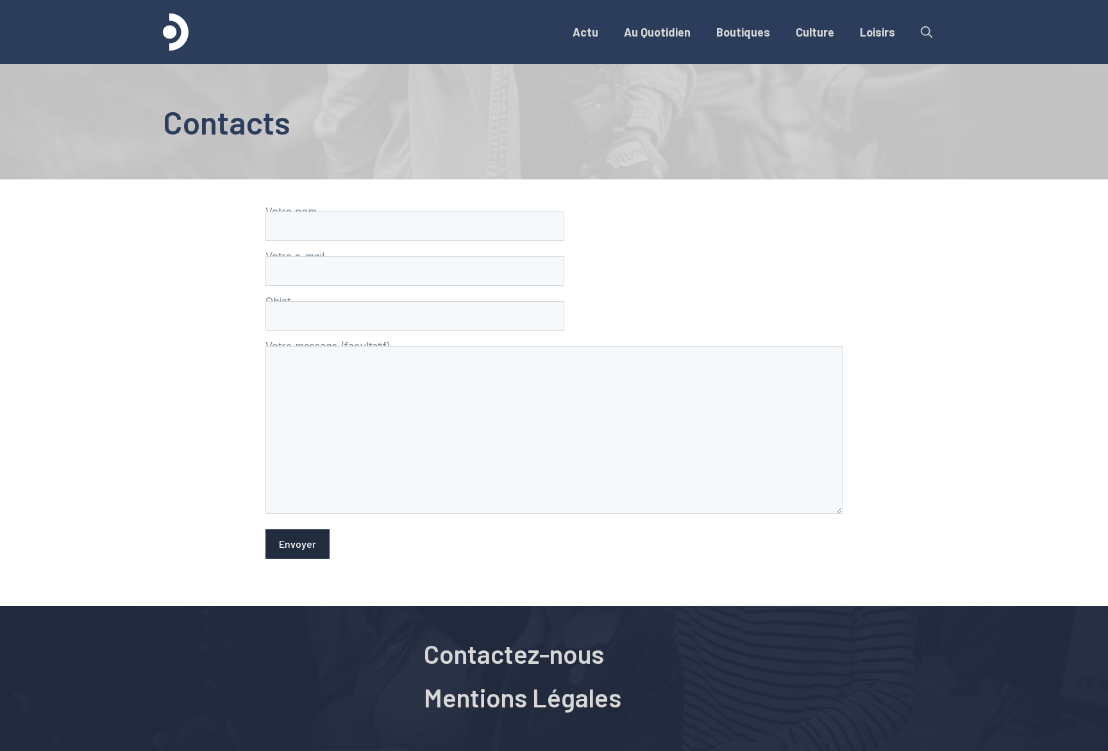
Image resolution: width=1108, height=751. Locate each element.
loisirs (877, 32)
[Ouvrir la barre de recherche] (926, 32)
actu (585, 32)
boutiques (743, 32)
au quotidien (657, 32)
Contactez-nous (514, 653)
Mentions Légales (522, 697)
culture (815, 32)
